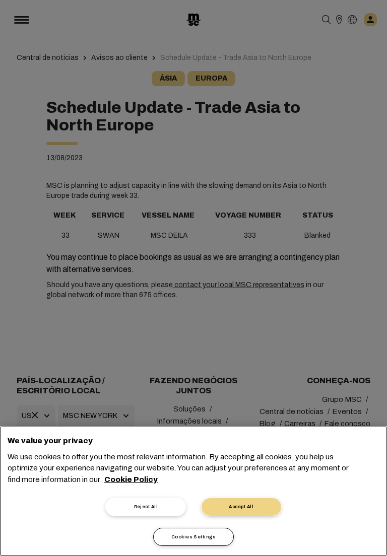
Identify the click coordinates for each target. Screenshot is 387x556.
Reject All (146, 506)
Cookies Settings (193, 536)
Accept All (241, 506)
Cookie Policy (131, 479)
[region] (193, 491)
